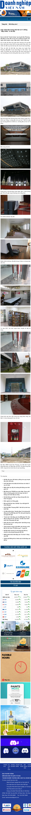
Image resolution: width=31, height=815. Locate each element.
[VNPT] (8, 564)
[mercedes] (8, 573)
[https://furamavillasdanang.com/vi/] (23, 555)
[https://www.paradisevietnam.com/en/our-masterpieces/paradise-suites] (8, 555)
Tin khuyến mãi (15, 582)
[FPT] (23, 573)
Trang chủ (4, 24)
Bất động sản (25, 766)
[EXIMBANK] (23, 564)
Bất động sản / (13, 24)
